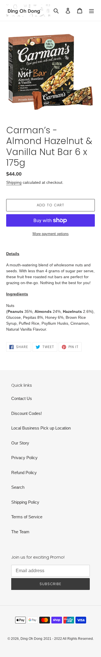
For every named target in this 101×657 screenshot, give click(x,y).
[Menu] (91, 11)
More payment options (51, 234)
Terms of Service (26, 516)
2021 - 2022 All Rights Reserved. (68, 639)
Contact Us (21, 398)
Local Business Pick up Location (41, 428)
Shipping (14, 182)
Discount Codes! (26, 413)
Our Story (20, 443)
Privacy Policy (24, 457)
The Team (20, 531)
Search (17, 487)
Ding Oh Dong (31, 639)
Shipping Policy (25, 502)
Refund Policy (24, 472)
